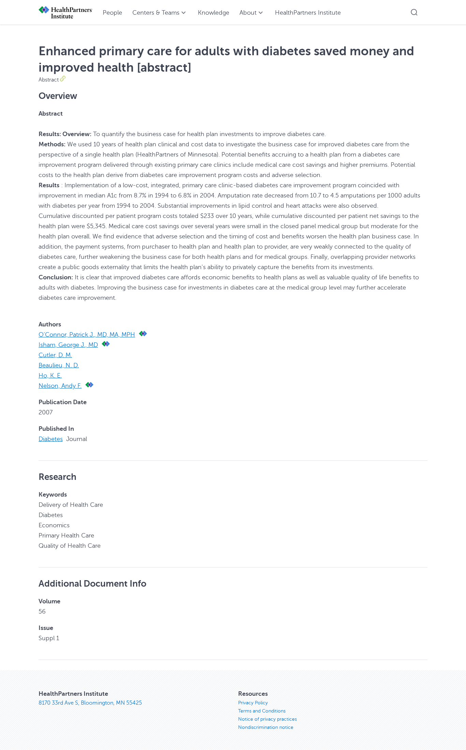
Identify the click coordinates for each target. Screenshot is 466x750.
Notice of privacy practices (267, 719)
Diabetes (51, 439)
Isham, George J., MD (68, 344)
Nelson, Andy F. (60, 385)
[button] (414, 12)
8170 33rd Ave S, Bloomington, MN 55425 (90, 703)
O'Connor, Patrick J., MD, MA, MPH (87, 334)
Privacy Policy (253, 702)
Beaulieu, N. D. (59, 365)
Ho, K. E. (50, 375)
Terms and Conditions (262, 711)
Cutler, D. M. (55, 355)
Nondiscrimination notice (265, 727)
